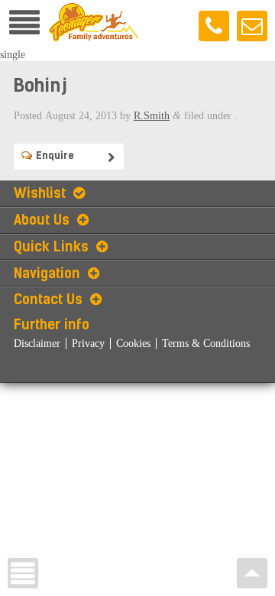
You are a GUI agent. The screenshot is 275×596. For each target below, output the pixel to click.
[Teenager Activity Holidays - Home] (93, 41)
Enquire (55, 155)
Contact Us (48, 299)
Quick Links (51, 246)
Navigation (47, 273)
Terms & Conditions (206, 343)
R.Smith (152, 115)
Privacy (88, 343)
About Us (42, 220)
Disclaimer (37, 343)
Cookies (133, 343)
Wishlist (40, 193)
